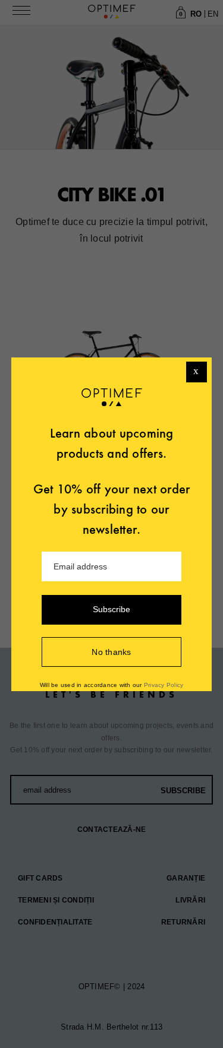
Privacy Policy (164, 685)
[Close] (196, 372)
